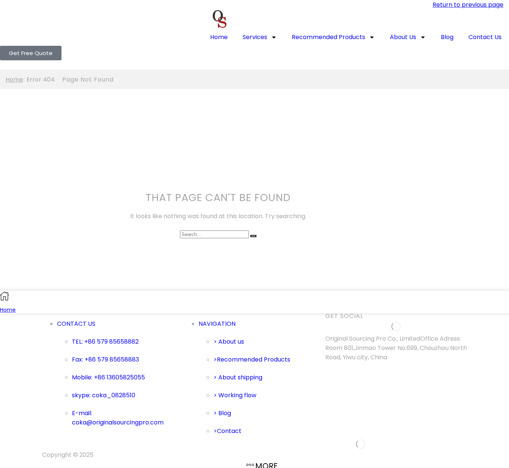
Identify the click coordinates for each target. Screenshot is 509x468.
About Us (403, 37)
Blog (447, 37)
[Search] (253, 236)
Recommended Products (328, 37)
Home (219, 37)
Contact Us (485, 37)
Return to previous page (468, 4)
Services (255, 37)
